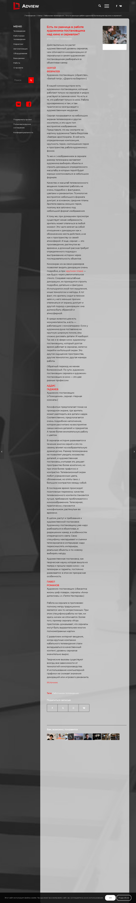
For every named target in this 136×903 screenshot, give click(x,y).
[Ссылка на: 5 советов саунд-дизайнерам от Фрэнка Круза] (106, 736)
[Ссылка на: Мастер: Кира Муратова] (51, 736)
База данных (19, 58)
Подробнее (124, 898)
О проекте (18, 68)
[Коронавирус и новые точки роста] (134, 451)
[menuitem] (100, 6)
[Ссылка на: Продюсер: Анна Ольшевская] (115, 736)
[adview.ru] (26, 6)
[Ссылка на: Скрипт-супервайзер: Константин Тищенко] (87, 736)
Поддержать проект (22, 119)
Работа (16, 63)
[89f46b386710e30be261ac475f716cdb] (115, 38)
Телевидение (19, 31)
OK (110, 898)
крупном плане (74, 271)
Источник (52, 682)
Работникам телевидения (60, 39)
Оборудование (20, 53)
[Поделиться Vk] (84, 708)
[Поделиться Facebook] (52, 708)
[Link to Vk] (121, 6)
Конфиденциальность (23, 132)
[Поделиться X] (63, 708)
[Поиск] (100, 6)
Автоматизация (20, 49)
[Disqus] (87, 785)
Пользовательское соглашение (22, 126)
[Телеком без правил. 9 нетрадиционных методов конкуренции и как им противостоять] (2, 451)
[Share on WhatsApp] (73, 708)
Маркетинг (18, 44)
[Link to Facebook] (117, 6)
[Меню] (106, 6)
